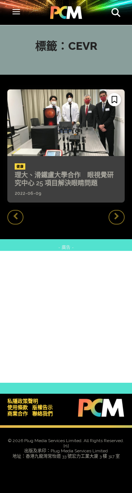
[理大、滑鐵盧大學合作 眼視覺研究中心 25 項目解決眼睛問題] (66, 122)
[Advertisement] (66, 317)
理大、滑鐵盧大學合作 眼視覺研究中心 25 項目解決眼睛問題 (64, 179)
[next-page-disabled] (117, 217)
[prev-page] (15, 217)
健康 (19, 166)
